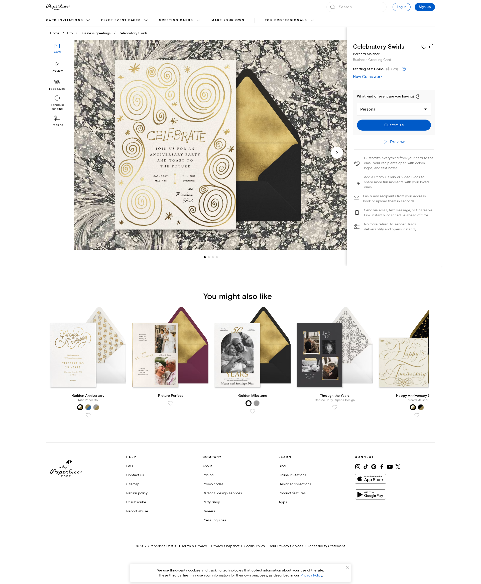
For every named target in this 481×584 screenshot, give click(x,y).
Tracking (57, 125)
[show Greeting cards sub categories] (198, 20)
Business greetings (95, 33)
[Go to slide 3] (209, 257)
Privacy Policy (311, 575)
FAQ (129, 466)
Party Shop (211, 502)
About (207, 466)
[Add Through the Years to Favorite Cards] (335, 407)
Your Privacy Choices (286, 546)
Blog (282, 466)
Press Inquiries (214, 520)
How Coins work (368, 76)
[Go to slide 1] (205, 257)
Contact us (135, 475)
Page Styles (57, 89)
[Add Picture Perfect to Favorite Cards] (170, 403)
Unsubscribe (136, 502)
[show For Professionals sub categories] (312, 20)
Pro (70, 33)
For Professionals (286, 20)
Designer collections (295, 484)
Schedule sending (57, 107)
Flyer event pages (121, 20)
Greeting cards (176, 20)
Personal (368, 109)
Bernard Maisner (366, 54)
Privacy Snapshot (225, 546)
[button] (418, 96)
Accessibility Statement (326, 546)
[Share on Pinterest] (374, 466)
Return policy (137, 493)
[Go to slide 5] (217, 257)
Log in (401, 7)
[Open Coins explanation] (404, 69)
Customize (394, 125)
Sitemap (133, 484)
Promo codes (212, 484)
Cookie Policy (254, 546)
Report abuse (137, 511)
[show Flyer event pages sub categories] (146, 20)
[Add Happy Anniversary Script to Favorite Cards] (417, 415)
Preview (57, 71)
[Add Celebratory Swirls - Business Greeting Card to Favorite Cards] (424, 47)
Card (57, 52)
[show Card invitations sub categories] (88, 20)
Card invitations (64, 20)
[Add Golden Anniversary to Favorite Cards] (88, 415)
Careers (208, 511)
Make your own (228, 20)
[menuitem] (68, 21)
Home (54, 33)
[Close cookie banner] (347, 567)
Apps (283, 502)
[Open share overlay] (432, 46)
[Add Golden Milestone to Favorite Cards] (253, 411)
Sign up (425, 7)
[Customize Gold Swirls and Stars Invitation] (210, 145)
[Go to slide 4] (213, 257)
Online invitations (292, 475)
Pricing (207, 475)
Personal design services (222, 493)
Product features (292, 493)
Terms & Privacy (194, 546)
